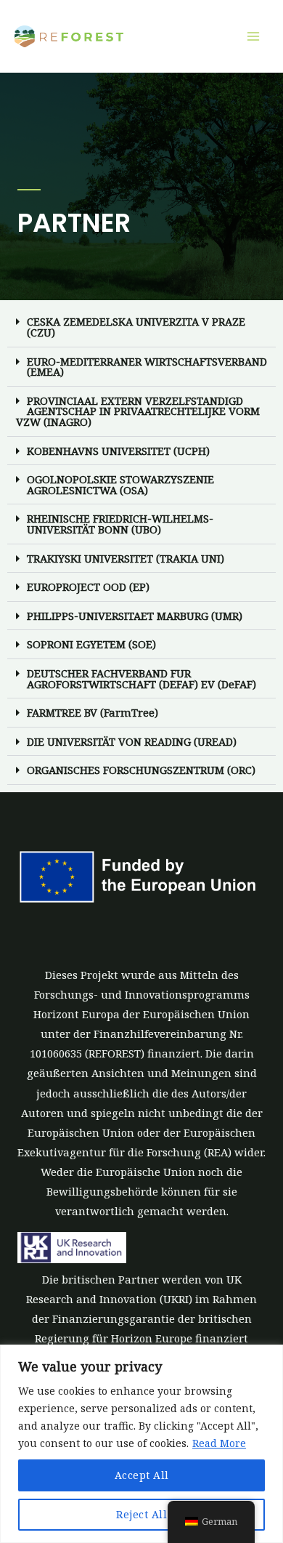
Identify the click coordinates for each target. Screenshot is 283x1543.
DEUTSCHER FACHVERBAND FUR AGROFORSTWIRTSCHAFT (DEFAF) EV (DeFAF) (141, 678)
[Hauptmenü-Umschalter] (253, 36)
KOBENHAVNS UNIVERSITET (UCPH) (118, 450)
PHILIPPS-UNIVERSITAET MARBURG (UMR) (134, 615)
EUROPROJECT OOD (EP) (88, 586)
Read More (219, 1443)
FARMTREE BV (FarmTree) (92, 712)
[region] (141, 1444)
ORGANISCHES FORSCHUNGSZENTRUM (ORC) (141, 769)
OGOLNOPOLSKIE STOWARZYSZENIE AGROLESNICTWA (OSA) (120, 484)
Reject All (141, 1514)
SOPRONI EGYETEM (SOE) (91, 644)
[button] (141, 327)
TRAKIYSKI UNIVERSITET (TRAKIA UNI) (125, 558)
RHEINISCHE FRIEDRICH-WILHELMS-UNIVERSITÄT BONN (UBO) (120, 523)
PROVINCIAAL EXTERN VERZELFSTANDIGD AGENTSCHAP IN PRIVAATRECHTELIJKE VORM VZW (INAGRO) (138, 411)
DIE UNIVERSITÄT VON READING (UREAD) (132, 741)
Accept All (142, 1475)
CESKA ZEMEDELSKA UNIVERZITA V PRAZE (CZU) (136, 326)
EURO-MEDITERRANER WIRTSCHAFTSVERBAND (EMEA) (147, 366)
